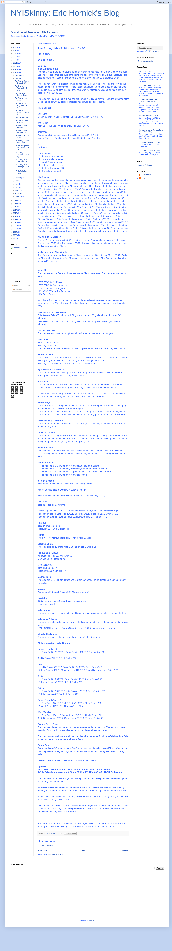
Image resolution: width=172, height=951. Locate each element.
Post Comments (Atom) (56, 854)
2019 (15, 69)
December (19, 75)
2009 (15, 226)
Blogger (91, 920)
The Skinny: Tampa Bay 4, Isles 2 (22, 142)
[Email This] (65, 833)
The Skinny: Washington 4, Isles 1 (21, 88)
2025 (15, 50)
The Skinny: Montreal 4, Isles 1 (150, 150)
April (17, 187)
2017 (15, 201)
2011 (15, 219)
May (17, 184)
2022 (15, 60)
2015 (15, 207)
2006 (15, 235)
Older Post (124, 850)
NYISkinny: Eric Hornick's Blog (65, 12)
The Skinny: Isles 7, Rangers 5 (22, 126)
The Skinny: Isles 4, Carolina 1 (22, 99)
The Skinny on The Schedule (149, 85)
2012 (15, 216)
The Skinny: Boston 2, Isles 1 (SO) (22, 82)
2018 (15, 72)
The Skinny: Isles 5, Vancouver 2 (22, 131)
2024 (15, 54)
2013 (15, 213)
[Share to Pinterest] (75, 833)
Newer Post (42, 850)
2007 (15, 232)
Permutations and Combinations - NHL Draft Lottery (34, 32)
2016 (15, 204)
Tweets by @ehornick (145, 165)
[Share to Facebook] (72, 833)
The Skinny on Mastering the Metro (21, 172)
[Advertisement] (21, 336)
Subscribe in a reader (145, 61)
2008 (15, 229)
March (17, 190)
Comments (18, 290)
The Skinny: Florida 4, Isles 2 (22, 136)
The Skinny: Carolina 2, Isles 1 (150, 142)
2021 (15, 63)
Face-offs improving (22, 117)
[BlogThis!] (67, 833)
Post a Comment (47, 846)
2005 (15, 238)
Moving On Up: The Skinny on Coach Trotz (22, 148)
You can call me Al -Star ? (148, 116)
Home (84, 850)
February (18, 193)
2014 (15, 210)
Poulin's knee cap (145, 71)
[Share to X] (70, 833)
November (19, 78)
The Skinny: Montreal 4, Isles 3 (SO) (22, 155)
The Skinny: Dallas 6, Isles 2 (21, 121)
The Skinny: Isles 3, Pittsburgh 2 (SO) (22, 166)
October (18, 178)
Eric (143, 178)
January (18, 197)
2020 (15, 66)
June (17, 181)
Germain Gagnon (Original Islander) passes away (150, 100)
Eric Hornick (146, 175)
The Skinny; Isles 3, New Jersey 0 (22, 161)
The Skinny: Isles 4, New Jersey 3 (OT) (22, 105)
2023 (15, 57)
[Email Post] (60, 833)
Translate (155, 51)
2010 (15, 222)
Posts (16, 286)
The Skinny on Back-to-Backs (21, 94)
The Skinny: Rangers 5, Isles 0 (22, 112)
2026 (15, 47)
